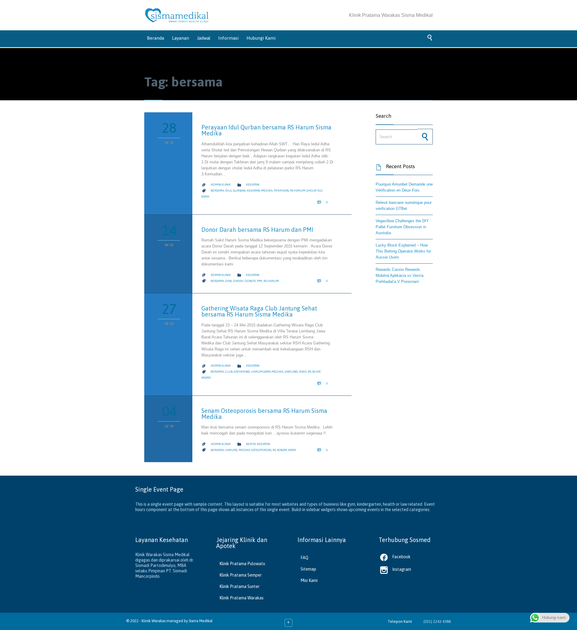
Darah (238, 281)
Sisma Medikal (201, 621)
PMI (259, 281)
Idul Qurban (235, 190)
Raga (303, 371)
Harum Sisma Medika (267, 371)
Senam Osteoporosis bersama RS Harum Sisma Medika (264, 413)
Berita (251, 444)
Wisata (206, 377)
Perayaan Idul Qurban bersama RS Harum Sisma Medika (266, 130)
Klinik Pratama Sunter (239, 586)
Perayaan (281, 190)
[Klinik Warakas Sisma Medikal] (176, 15)
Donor (250, 281)
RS (309, 371)
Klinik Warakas (154, 621)
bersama (217, 190)
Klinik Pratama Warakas (241, 597)
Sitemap (308, 569)
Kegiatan (252, 184)
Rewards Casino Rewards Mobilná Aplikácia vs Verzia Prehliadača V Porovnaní (399, 275)
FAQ (304, 557)
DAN (228, 281)
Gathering (242, 371)
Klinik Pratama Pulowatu (242, 563)
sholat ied (314, 190)
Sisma (205, 196)
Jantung (291, 371)
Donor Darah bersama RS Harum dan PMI (257, 229)
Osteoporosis (261, 450)
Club (229, 371)
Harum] (231, 450)
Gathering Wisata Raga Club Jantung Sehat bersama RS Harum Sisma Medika (259, 311)
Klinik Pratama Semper (240, 575)
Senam (282, 450)
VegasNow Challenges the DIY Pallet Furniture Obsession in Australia (402, 227)
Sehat (316, 371)
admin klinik (221, 184)
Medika (267, 190)
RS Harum (297, 190)
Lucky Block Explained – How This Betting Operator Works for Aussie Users (403, 251)
